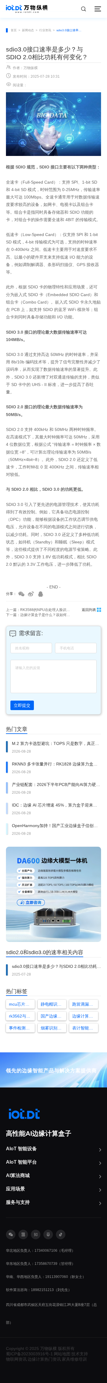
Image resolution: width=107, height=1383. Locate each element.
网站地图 (62, 1353)
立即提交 (22, 705)
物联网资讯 (16, 1359)
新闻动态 (28, 30)
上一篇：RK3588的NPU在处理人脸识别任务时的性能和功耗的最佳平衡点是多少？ (38, 610)
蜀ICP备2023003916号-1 (29, 1353)
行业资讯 (45, 30)
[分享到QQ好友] (40, 594)
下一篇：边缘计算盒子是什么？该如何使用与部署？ (38, 615)
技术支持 (79, 1353)
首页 (14, 30)
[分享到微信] (21, 594)
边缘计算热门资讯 (44, 1359)
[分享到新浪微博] (31, 594)
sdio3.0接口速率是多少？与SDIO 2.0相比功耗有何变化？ (70, 30)
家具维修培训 (74, 1359)
